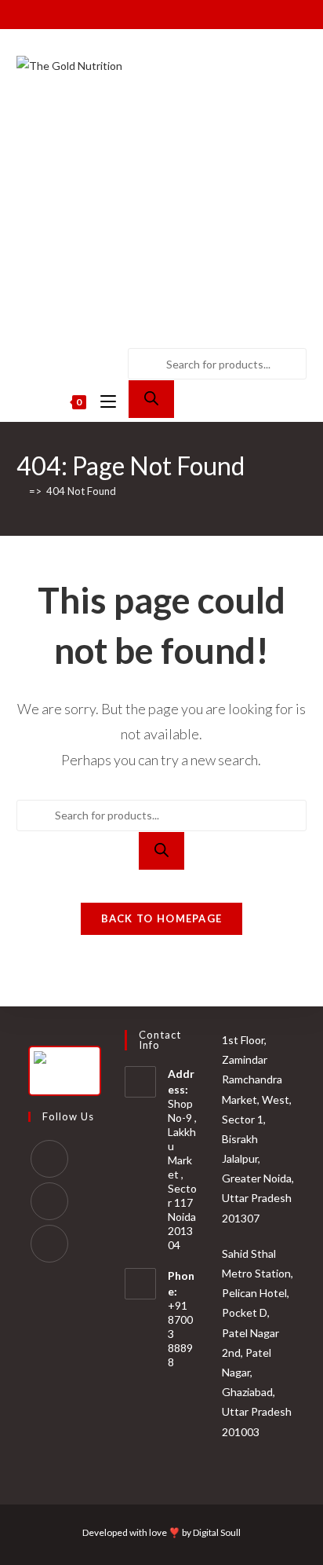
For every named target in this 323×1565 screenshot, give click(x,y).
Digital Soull (217, 1532)
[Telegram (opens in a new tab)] (204, 12)
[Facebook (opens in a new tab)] (132, 12)
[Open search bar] (138, 308)
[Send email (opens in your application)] (186, 12)
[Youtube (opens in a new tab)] (168, 12)
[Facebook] (49, 1159)
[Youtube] (49, 1244)
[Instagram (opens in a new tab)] (150, 12)
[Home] (20, 491)
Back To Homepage (162, 918)
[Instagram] (49, 1201)
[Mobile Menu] (103, 402)
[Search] (151, 399)
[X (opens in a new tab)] (116, 12)
